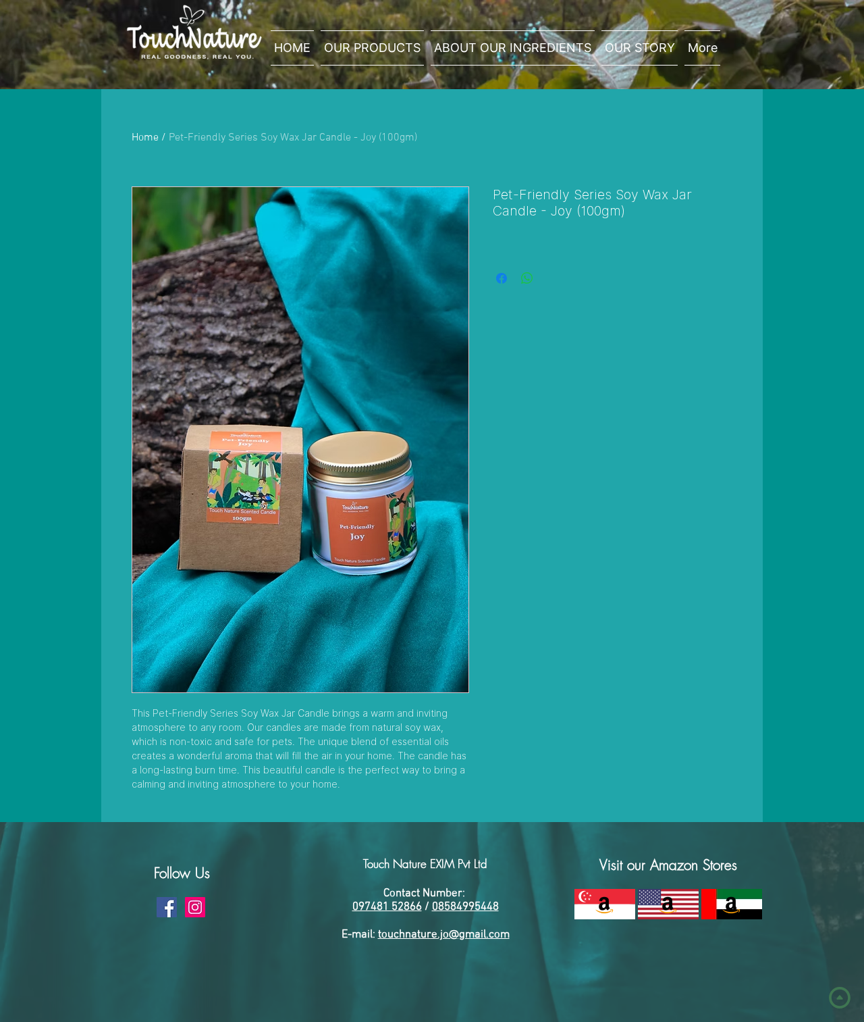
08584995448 (465, 907)
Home (145, 138)
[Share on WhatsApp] (527, 278)
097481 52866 (387, 907)
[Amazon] (604, 904)
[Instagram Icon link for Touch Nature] (195, 907)
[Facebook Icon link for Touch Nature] (167, 907)
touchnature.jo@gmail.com (444, 935)
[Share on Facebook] (501, 278)
